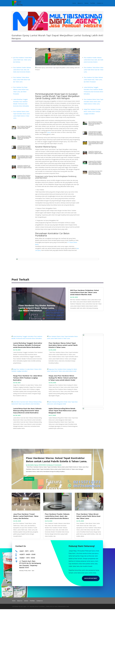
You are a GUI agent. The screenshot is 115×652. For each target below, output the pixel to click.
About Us (80, 3)
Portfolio (92, 3)
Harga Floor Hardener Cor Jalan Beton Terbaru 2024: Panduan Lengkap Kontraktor (24, 166)
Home (74, 3)
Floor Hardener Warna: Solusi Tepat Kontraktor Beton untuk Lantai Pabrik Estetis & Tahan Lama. (24, 157)
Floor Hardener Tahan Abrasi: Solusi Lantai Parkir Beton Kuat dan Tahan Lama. (21, 80)
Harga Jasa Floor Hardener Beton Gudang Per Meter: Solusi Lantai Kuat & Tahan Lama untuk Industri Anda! (24, 177)
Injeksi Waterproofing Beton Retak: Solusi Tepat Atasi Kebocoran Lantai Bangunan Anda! (62, 411)
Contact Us (100, 3)
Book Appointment (90, 578)
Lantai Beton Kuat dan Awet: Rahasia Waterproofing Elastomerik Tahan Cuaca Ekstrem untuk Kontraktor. (95, 172)
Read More (28, 479)
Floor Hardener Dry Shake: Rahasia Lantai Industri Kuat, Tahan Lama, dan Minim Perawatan (24, 137)
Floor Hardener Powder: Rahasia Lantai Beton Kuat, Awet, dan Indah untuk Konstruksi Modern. (22, 70)
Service (86, 3)
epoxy (49, 132)
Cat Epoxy (50, 465)
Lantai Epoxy (48, 176)
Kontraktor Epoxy (33, 465)
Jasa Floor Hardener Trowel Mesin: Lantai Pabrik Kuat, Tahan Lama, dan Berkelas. (22, 60)
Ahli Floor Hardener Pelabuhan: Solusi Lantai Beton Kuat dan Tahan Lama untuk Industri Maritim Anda (84, 292)
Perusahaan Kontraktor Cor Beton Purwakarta (52, 234)
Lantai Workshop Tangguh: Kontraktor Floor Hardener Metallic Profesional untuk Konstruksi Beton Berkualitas (24, 147)
